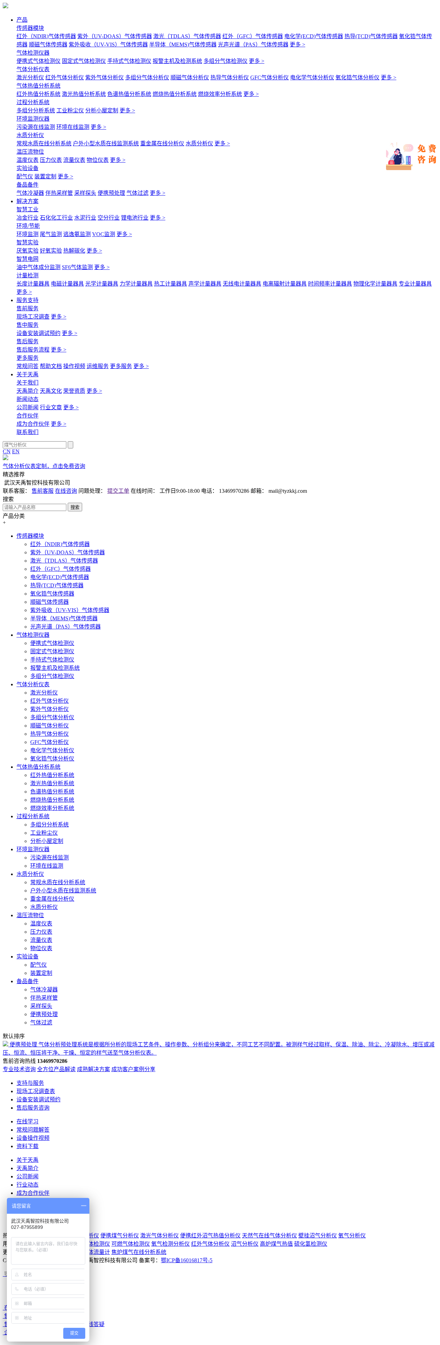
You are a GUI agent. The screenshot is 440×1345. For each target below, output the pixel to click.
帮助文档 (51, 366)
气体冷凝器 (30, 193)
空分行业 (109, 218)
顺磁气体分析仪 (189, 77)
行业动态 (27, 1185)
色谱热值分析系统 (129, 94)
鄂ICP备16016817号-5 (186, 1260)
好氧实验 (51, 251)
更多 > (297, 44)
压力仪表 (51, 160)
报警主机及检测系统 (177, 61)
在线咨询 (66, 491)
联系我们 (27, 432)
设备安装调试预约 (38, 333)
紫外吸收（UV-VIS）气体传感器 (108, 44)
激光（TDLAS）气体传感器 (187, 36)
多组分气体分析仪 (147, 77)
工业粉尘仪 (70, 110)
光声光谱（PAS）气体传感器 (253, 44)
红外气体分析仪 (64, 77)
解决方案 (27, 201)
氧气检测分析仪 (170, 1244)
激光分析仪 (30, 77)
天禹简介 (27, 391)
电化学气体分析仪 (312, 77)
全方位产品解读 (56, 1069)
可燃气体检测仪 (130, 1244)
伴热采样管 (59, 193)
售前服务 (27, 308)
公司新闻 (27, 407)
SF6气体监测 (77, 267)
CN (7, 451)
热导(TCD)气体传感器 (371, 36)
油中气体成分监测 (38, 267)
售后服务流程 (33, 350)
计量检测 (27, 275)
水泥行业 (85, 218)
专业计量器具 (415, 284)
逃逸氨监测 (77, 234)
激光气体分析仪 (159, 1235)
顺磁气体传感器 (48, 44)
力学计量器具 (136, 284)
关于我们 (27, 383)
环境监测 (27, 234)
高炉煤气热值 (276, 1244)
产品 (22, 20)
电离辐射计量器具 (285, 284)
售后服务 (27, 341)
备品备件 (27, 185)
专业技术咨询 (19, 1069)
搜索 (74, 507)
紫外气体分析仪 (104, 77)
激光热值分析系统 (84, 94)
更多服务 (27, 358)
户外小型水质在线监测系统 (106, 143)
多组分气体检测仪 (226, 61)
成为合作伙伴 (33, 424)
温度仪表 (27, 160)
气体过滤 (137, 193)
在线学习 (27, 1121)
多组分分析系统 (35, 110)
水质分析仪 (30, 135)
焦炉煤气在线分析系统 (138, 1252)
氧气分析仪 (352, 1235)
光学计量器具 (101, 284)
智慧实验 (27, 242)
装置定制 (45, 176)
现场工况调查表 (35, 1091)
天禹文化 (51, 391)
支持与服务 (30, 1083)
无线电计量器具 (242, 284)
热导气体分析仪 (229, 77)
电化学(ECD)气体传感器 (313, 36)
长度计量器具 (33, 284)
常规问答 (27, 366)
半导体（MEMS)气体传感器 (183, 44)
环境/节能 (28, 226)
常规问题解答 (33, 1130)
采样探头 (85, 193)
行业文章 (51, 407)
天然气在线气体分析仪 (269, 1235)
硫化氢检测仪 (310, 1244)
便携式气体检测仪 (38, 61)
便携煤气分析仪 (119, 1235)
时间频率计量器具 (330, 284)
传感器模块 (30, 28)
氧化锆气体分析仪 (358, 77)
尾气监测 (51, 234)
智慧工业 (27, 209)
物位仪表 (98, 160)
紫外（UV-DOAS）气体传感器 (114, 36)
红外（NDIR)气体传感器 (46, 36)
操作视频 (74, 366)
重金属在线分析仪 (162, 143)
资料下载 (27, 1146)
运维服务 (98, 366)
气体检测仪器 (33, 53)
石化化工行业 (56, 218)
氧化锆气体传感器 (52, 594)
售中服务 (27, 325)
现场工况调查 (33, 317)
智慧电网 (27, 259)
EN (16, 451)
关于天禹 (27, 374)
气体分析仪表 (33, 69)
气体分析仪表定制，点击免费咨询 (44, 466)
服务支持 (27, 300)
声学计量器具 (204, 284)
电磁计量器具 (67, 284)
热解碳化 (74, 251)
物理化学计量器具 (375, 284)
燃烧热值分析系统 (175, 94)
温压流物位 (30, 152)
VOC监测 (103, 234)
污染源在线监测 (35, 127)
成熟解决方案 (93, 1069)
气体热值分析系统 (38, 86)
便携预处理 (111, 193)
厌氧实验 (27, 251)
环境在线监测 (72, 127)
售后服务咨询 (33, 1108)
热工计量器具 (170, 284)
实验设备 (27, 168)
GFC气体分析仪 (269, 77)
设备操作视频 (33, 1138)
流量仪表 (74, 160)
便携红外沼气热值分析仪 (210, 1235)
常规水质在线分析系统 (44, 143)
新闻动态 (27, 399)
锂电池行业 (134, 218)
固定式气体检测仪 (84, 61)
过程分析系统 (33, 102)
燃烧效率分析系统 (220, 94)
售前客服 (43, 491)
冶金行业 (27, 218)
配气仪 (24, 176)
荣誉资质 (74, 391)
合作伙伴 (27, 416)
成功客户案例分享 (133, 1069)
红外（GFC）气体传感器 (252, 36)
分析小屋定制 (101, 110)
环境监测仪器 (33, 119)
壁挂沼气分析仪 (317, 1235)
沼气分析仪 (244, 1244)
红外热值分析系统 (38, 94)
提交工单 (118, 491)
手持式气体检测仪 (129, 61)
